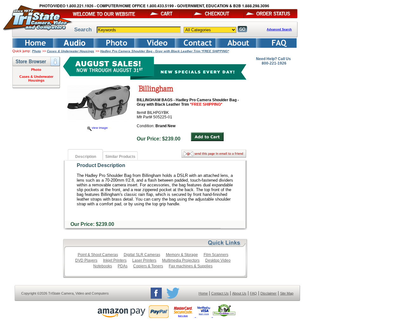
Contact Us (220, 293)
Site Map (286, 293)
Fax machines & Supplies (191, 266)
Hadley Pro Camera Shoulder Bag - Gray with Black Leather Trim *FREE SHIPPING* (164, 51)
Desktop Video (218, 260)
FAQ (253, 293)
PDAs (123, 266)
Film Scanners (216, 254)
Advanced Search (279, 29)
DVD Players (86, 260)
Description (85, 156)
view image (100, 127)
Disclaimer (268, 293)
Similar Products (120, 156)
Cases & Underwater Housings (70, 51)
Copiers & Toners (148, 266)
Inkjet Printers (115, 260)
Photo (36, 51)
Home (203, 293)
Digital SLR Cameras (142, 254)
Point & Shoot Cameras (98, 254)
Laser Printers (144, 260)
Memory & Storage (182, 254)
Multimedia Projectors (181, 260)
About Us (239, 293)
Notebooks (102, 266)
